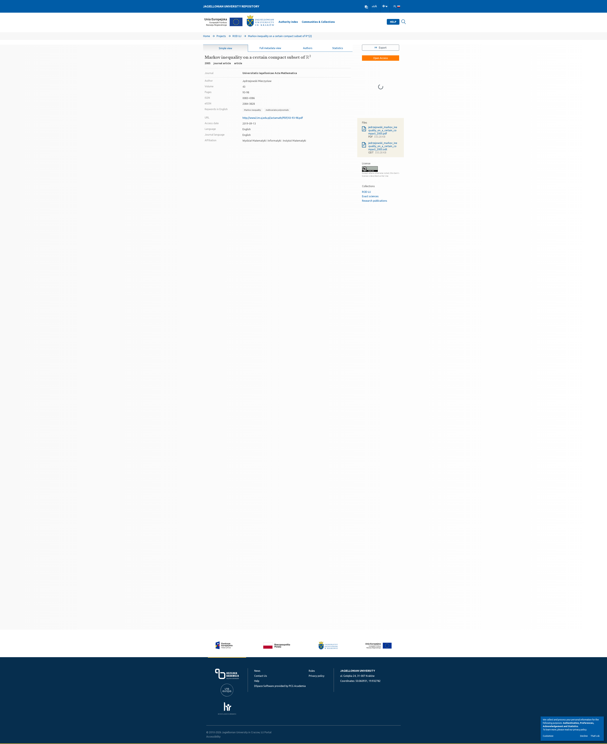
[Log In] (384, 6)
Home (206, 36)
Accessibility (213, 736)
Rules (312, 670)
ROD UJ (237, 36)
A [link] (372, 7)
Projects (221, 36)
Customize (548, 736)
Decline (584, 736)
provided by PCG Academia (290, 686)
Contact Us (260, 675)
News (257, 670)
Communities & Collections (318, 21)
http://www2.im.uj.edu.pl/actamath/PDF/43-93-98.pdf (272, 117)
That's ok (595, 736)
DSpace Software (264, 686)
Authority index (288, 21)
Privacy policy (316, 675)
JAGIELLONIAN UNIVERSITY (357, 670)
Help (393, 21)
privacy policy (579, 729)
